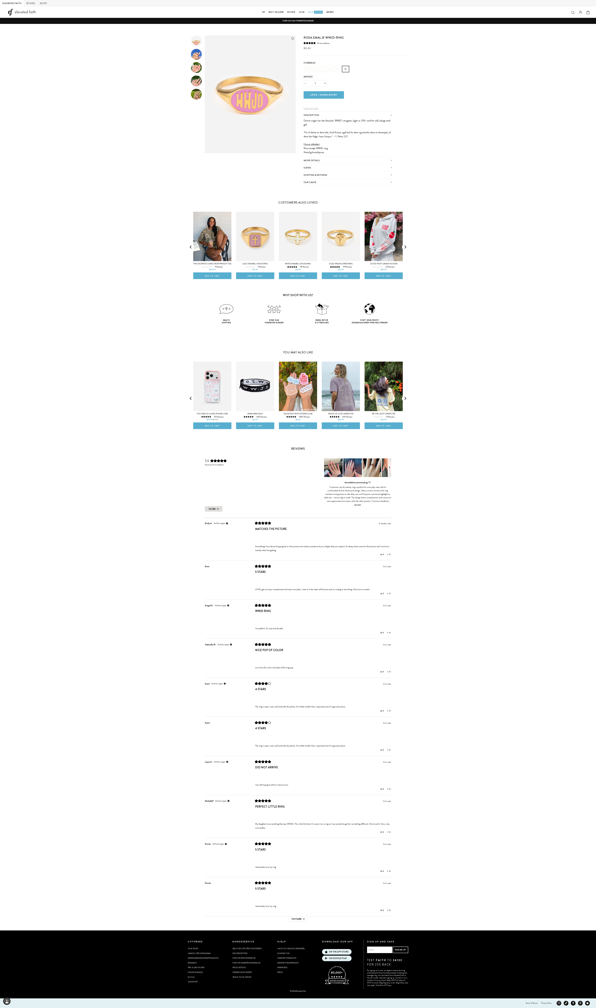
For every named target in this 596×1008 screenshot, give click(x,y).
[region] (357, 467)
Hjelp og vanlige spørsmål (291, 948)
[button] (317, 43)
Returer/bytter (240, 953)
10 (346, 69)
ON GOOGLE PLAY (338, 958)
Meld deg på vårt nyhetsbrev (247, 948)
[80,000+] (337, 983)
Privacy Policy (546, 1003)
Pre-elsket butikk (196, 967)
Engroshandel (195, 972)
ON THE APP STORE (338, 951)
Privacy (388, 985)
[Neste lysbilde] (389, 467)
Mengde (308, 76)
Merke (330, 12)
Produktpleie (239, 967)
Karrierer (282, 967)
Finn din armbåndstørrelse (246, 962)
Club (302, 12)
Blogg (191, 977)
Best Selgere (276, 12)
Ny (263, 12)
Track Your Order (242, 977)
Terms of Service (531, 1003)
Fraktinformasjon (286, 958)
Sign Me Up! (400, 949)
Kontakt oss (283, 953)
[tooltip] (369, 482)
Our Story (193, 948)
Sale (315, 12)
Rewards (192, 962)
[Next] (405, 247)
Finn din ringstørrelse (244, 958)
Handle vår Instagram (199, 953)
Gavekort (193, 981)
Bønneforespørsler (287, 962)
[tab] (348, 115)
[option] (298, 20)
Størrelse (309, 62)
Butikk (291, 12)
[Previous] (191, 247)
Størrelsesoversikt (242, 972)
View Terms (380, 985)
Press (280, 972)
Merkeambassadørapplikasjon (203, 958)
